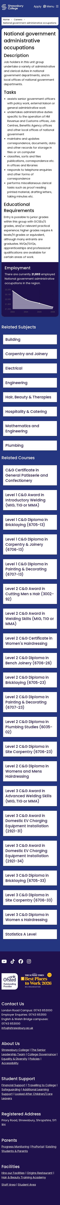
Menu (51, 6)
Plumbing (14, 445)
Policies (35, 1059)
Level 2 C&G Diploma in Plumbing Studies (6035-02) (28, 727)
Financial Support (13, 1085)
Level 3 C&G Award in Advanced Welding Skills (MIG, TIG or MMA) (28, 796)
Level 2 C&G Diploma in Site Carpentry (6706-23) (29, 749)
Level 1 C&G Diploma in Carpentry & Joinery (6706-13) (26, 544)
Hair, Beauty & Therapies (28, 397)
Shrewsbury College (15, 1050)
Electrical (13, 368)
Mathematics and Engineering (22, 428)
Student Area (27, 1185)
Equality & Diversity (14, 1059)
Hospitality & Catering (26, 411)
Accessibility (10, 1063)
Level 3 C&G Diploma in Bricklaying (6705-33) (27, 878)
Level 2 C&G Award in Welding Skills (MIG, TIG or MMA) (29, 618)
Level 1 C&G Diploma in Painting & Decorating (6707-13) (26, 569)
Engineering (16, 382)
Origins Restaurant (39, 1173)
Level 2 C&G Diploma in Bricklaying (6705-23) (27, 680)
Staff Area (9, 1185)
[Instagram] (29, 962)
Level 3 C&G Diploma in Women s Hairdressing (27, 917)
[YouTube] (4, 962)
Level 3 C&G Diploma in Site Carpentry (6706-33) (29, 897)
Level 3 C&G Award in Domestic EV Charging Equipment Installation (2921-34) (27, 853)
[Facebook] (20, 962)
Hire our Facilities (13, 1173)
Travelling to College (42, 1085)
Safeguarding (11, 1089)
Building (12, 339)
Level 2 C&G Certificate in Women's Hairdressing (28, 641)
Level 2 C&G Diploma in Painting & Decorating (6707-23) (27, 702)
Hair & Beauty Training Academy (24, 1177)
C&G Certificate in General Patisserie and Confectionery (26, 475)
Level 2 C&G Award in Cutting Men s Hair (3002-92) (29, 593)
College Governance (42, 1054)
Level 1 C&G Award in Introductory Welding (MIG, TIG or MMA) (25, 500)
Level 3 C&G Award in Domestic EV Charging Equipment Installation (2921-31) (27, 823)
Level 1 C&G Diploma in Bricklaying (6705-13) (26, 522)
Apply (38, 6)
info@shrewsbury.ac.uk (17, 1028)
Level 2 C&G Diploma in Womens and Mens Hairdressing (27, 771)
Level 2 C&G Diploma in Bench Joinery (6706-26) (28, 660)
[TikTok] (13, 962)
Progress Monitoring (15, 1146)
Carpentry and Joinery (26, 353)
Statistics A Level (20, 934)
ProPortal (37, 1146)
